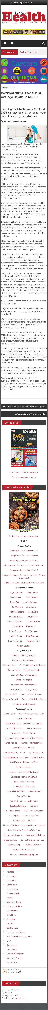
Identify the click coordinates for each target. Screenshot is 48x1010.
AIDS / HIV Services (15, 728)
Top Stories (11, 876)
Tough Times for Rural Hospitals (24, 556)
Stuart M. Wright (15, 636)
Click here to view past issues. (24, 477)
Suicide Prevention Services (32, 840)
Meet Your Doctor (14, 902)
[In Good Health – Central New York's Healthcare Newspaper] (5, 43)
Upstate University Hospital (24, 704)
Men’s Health (12, 949)
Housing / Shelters (11, 825)
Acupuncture (9, 714)
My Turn (10, 924)
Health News (12, 885)
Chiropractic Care (36, 753)
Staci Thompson (32, 631)
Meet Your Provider (15, 958)
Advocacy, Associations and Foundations (24, 723)
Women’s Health (13, 893)
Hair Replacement (12, 811)
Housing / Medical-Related (34, 825)
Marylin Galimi (33, 617)
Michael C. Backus (15, 622)
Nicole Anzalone (33, 622)
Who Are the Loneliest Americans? (24, 570)
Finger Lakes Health (32, 670)
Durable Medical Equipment (24, 786)
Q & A (9, 941)
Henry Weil (14, 602)
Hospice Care (18, 820)
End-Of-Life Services (15, 791)
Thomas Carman (15, 641)
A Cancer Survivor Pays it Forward (29, 414)
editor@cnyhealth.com (17, 998)
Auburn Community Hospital (24, 655)
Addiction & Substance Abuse (31, 714)
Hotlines (31, 820)
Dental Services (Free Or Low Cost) (23, 762)
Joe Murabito (17, 607)
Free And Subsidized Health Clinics (24, 801)
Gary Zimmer (15, 597)
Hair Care (34, 806)
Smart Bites (11, 915)
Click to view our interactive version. (24, 472)
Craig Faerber (32, 592)
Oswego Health (31, 689)
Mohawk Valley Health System (24, 685)
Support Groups (14, 845)
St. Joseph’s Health (10, 699)
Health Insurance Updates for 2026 (24, 560)
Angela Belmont (16, 592)
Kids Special (12, 945)
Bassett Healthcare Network (24, 660)
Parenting (11, 919)
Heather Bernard (31, 597)
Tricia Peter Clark (33, 641)
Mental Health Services (12, 835)
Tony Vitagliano (32, 636)
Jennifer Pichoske (30, 602)
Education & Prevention (24, 782)
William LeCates (24, 646)
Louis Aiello (33, 612)
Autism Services (34, 728)
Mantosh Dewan (16, 617)
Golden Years (12, 928)
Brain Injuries (11, 743)
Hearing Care (14, 816)
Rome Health (11, 694)
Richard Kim (17, 626)
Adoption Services (24, 719)
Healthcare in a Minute (16, 932)
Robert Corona (15, 631)
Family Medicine (24, 796)
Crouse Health (14, 670)
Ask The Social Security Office (19, 936)
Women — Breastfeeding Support (24, 854)
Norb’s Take (12, 962)
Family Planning (34, 791)
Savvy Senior (12, 911)
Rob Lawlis (30, 626)
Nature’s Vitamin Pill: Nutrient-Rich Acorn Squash (24, 407)
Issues (9, 898)
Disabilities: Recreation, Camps (24, 777)
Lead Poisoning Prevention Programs (24, 830)
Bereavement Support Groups (23, 733)
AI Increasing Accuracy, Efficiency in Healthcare (24, 583)
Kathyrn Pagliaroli (17, 612)
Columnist (23, 80)
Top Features (12, 889)
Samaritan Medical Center (31, 694)
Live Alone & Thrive (14, 906)
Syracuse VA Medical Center (33, 699)
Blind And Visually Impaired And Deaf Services (24, 738)
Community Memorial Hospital (32, 665)
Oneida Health (16, 689)
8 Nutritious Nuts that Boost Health (24, 551)
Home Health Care (31, 816)
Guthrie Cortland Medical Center (24, 675)
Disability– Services (24, 767)
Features (33, 80)
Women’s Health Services (24, 850)
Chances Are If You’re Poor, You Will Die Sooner (24, 565)
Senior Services (10, 840)
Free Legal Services (18, 806)
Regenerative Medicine (35, 835)
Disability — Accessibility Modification (24, 772)
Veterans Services (32, 845)
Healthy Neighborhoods (33, 811)
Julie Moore (31, 607)
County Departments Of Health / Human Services (24, 757)
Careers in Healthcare (9, 80)
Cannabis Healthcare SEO (31, 743)
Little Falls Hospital (24, 680)
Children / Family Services (15, 753)
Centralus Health (9, 665)
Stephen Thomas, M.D (29, 52)
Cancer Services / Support (24, 748)
